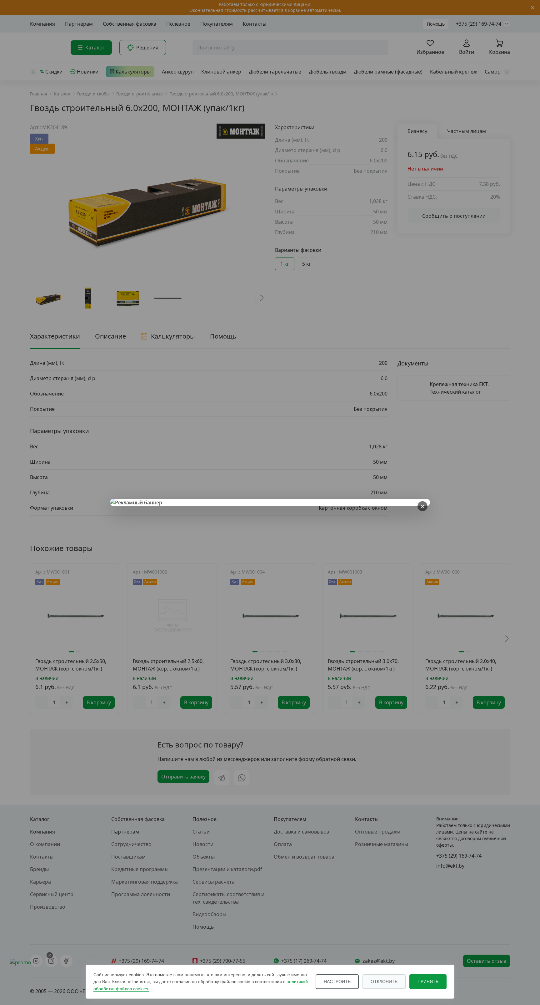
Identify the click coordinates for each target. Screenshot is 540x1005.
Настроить (337, 981)
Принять (428, 981)
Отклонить (384, 981)
